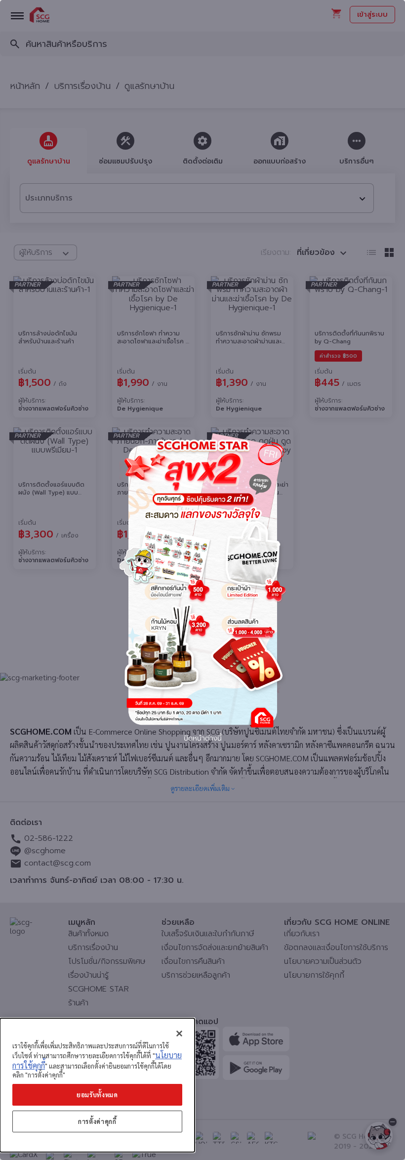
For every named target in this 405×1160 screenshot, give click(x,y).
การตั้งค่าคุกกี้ (97, 1121)
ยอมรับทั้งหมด (97, 1094)
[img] (202, 580)
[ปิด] (179, 1033)
